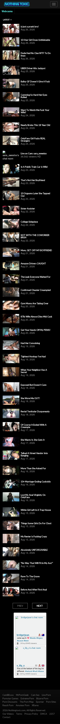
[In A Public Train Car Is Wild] (11, 168)
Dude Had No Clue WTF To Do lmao (36, 54)
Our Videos (8, 713)
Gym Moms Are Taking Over (34, 303)
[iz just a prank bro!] (11, 28)
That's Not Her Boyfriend (33, 180)
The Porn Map (27, 701)
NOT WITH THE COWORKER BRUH (35, 236)
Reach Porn (8, 705)
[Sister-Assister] (11, 210)
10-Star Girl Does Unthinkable (35, 40)
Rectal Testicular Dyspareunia (35, 411)
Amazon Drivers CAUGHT (33, 263)
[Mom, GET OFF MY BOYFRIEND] (11, 252)
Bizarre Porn (42, 698)
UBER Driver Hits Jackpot (33, 68)
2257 (52, 713)
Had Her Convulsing (30, 343)
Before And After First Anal (34, 589)
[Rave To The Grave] (11, 578)
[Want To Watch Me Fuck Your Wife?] (11, 112)
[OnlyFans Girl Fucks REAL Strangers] (11, 140)
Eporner (40, 701)
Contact (6, 717)
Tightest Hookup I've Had (33, 356)
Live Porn (46, 695)
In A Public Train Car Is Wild (34, 167)
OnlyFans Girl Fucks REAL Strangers (33, 139)
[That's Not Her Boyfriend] (11, 182)
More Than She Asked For (33, 468)
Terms (19, 713)
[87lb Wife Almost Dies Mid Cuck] (11, 318)
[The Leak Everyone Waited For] (11, 279)
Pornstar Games (10, 698)
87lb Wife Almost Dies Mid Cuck (36, 316)
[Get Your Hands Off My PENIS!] (11, 332)
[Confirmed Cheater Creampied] (11, 292)
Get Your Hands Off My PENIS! (35, 330)
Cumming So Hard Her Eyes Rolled (34, 96)
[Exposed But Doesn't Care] (11, 387)
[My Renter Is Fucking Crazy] (11, 538)
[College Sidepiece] (11, 223)
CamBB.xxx (8, 695)
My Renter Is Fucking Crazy (34, 536)
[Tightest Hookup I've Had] (11, 358)
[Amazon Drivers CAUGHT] (11, 265)
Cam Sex (35, 695)
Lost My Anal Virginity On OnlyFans (33, 496)
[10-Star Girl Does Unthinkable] (11, 42)
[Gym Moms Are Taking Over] (11, 305)
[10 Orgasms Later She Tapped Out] (11, 195)
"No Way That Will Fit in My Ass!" (37, 563)
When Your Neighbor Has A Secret (34, 371)
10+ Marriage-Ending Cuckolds (36, 481)
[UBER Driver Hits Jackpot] (11, 70)
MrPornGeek (22, 695)
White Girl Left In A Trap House (36, 510)
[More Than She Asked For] (11, 470)
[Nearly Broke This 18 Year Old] (11, 127)
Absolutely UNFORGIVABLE (34, 550)
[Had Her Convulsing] (11, 345)
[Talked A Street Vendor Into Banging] (11, 455)
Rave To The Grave (30, 576)
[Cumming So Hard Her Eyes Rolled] (11, 97)
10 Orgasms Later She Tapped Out (35, 194)
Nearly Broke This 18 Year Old (35, 125)
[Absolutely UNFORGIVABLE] (11, 552)
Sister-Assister (28, 208)
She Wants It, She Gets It (32, 440)
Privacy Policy (31, 713)
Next (40, 605)
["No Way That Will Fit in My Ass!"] (11, 565)
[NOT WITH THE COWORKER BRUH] (11, 237)
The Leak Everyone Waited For (35, 277)
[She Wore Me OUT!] (11, 400)
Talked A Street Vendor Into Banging (34, 454)
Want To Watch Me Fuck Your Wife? (35, 111)
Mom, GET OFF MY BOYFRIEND (36, 250)
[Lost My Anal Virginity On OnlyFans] (11, 497)
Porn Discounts (9, 701)
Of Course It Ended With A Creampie (33, 426)
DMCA (43, 713)
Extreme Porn (27, 698)
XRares (35, 705)
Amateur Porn (23, 705)
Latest (6, 19)
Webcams (7, 11)
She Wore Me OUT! (30, 398)
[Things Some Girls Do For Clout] (11, 525)
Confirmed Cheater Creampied (36, 290)
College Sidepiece (29, 222)
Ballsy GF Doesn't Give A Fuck (35, 81)
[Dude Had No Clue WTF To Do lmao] (11, 55)
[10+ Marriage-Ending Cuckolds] (11, 483)
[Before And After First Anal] (11, 591)
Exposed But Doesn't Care (33, 385)
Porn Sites (51, 701)
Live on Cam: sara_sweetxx (34, 153)
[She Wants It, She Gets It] (11, 441)
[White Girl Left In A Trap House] (11, 512)
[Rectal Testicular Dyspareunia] (11, 413)
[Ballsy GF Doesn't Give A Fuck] (11, 83)
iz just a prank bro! (30, 26)
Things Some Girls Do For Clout (36, 523)
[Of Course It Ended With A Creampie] (11, 426)
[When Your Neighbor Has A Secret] (11, 372)
